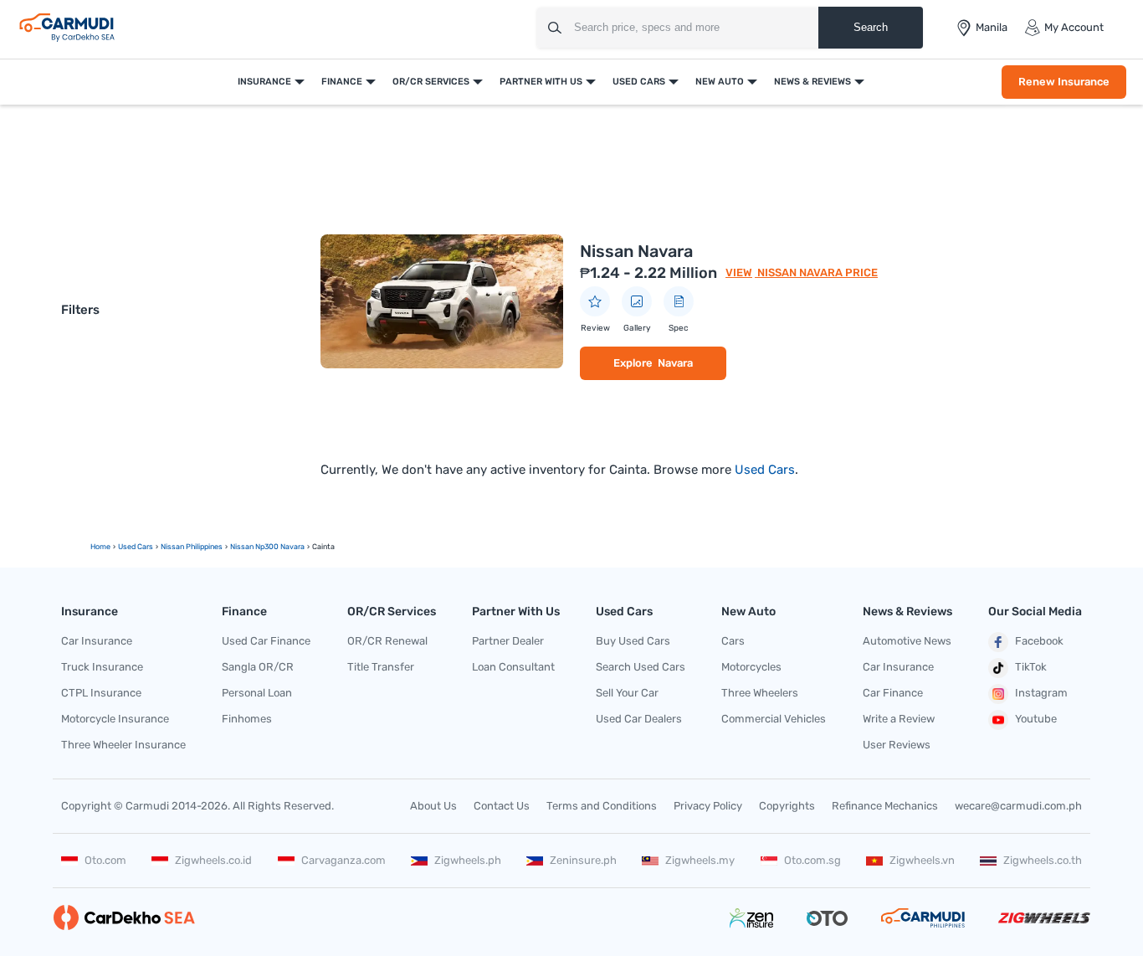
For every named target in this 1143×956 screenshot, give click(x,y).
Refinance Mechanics (885, 805)
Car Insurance (96, 641)
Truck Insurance (102, 666)
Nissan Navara (636, 251)
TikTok (1031, 666)
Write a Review (899, 718)
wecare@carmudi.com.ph (1018, 805)
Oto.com (105, 860)
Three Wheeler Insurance (123, 744)
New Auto (719, 81)
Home (100, 546)
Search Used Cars (640, 666)
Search (870, 27)
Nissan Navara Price (816, 272)
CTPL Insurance (101, 692)
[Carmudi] (67, 27)
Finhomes (247, 718)
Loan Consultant (513, 666)
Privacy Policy (708, 805)
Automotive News (907, 641)
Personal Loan (257, 692)
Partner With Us (541, 81)
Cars (733, 641)
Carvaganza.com (343, 860)
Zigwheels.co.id (213, 860)
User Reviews (896, 744)
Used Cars (639, 81)
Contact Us (502, 805)
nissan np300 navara (267, 546)
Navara (675, 363)
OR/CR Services (430, 81)
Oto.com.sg (812, 860)
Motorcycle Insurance (115, 718)
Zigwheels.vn (922, 860)
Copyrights (787, 805)
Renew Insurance (1064, 81)
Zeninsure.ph (583, 860)
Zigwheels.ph (467, 860)
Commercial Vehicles (773, 718)
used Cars (135, 546)
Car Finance (893, 692)
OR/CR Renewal (387, 641)
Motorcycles (751, 666)
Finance (341, 81)
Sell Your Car (627, 692)
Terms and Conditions (601, 805)
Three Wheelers (759, 692)
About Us (433, 805)
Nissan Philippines (192, 546)
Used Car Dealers (639, 718)
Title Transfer (380, 666)
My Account (1074, 27)
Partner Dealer (508, 641)
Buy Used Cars (633, 641)
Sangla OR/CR (258, 666)
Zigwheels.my (700, 860)
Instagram (1041, 692)
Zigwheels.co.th (1042, 860)
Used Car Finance (266, 641)
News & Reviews (812, 81)
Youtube (1036, 718)
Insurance (264, 81)
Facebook (1039, 641)
